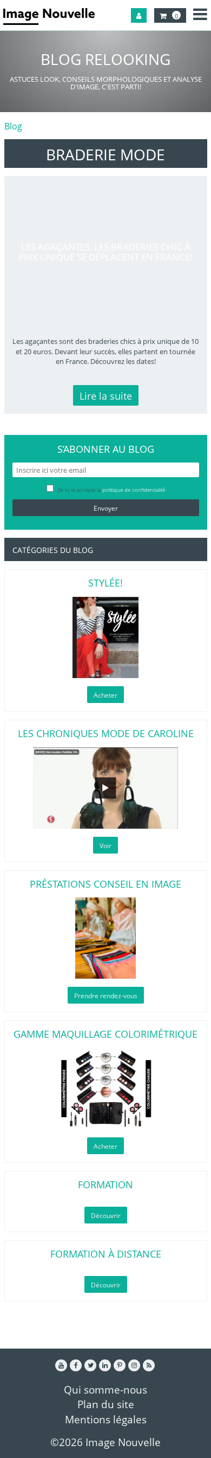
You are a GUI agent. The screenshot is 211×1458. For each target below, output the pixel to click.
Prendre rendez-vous (105, 995)
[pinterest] (120, 1365)
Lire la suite (106, 395)
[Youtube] (61, 1365)
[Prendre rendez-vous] (106, 938)
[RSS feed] (149, 1365)
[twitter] (90, 1365)
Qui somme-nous (105, 1389)
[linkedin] (105, 1365)
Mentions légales (106, 1419)
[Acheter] (106, 637)
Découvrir (106, 1215)
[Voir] (106, 788)
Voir (105, 845)
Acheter (105, 695)
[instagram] (134, 1365)
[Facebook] (76, 1365)
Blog (13, 126)
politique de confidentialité (133, 489)
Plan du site (105, 1404)
